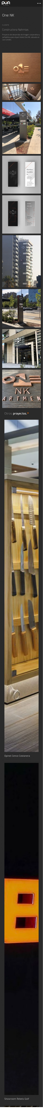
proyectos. (20, 413)
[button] (39, 3)
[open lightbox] (21, 67)
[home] (6, 3)
